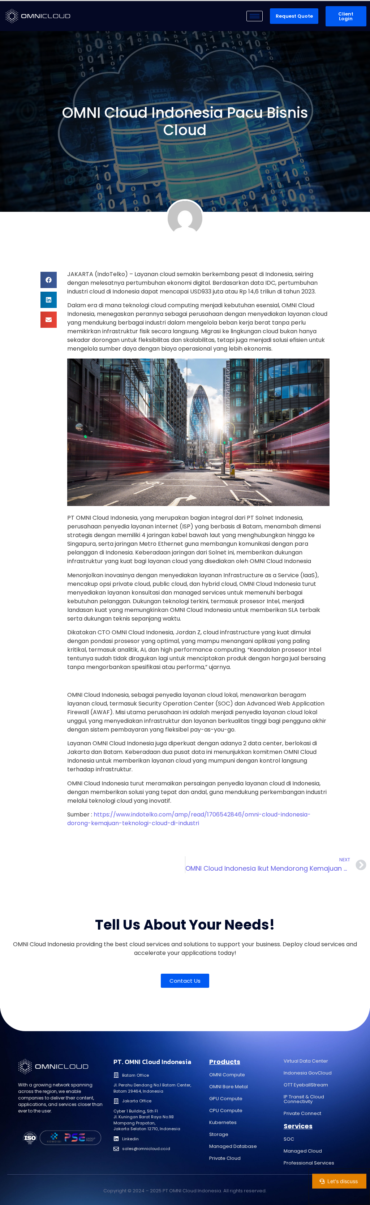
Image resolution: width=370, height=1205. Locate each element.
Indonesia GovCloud (308, 1072)
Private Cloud (225, 1158)
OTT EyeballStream (306, 1084)
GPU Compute (225, 1098)
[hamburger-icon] (254, 16)
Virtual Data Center (306, 1061)
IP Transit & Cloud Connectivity (304, 1099)
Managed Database (233, 1146)
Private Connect (302, 1113)
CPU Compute (225, 1110)
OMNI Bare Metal (228, 1086)
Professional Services (309, 1162)
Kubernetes (223, 1122)
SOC (289, 1139)
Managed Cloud (303, 1151)
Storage (218, 1134)
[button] (48, 280)
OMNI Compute (227, 1074)
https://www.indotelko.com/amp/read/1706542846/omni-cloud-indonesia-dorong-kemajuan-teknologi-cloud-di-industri (189, 818)
